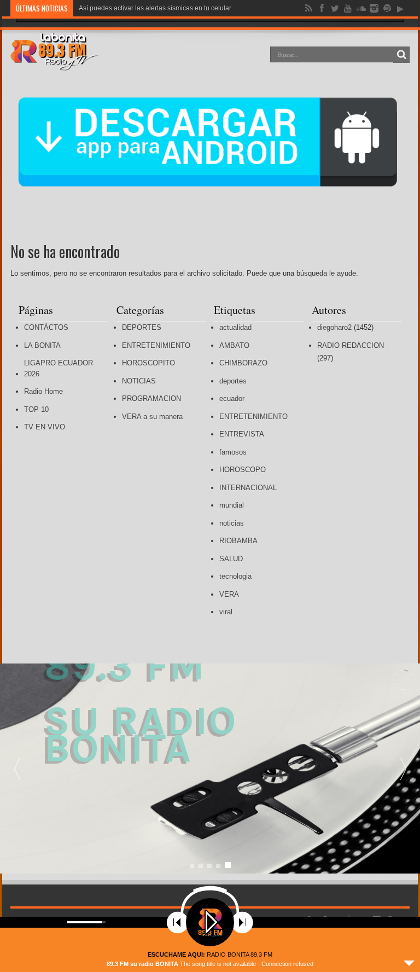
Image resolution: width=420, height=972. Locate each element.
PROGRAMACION (151, 398)
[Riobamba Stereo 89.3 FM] (54, 62)
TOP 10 (36, 409)
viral (225, 612)
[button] (403, 768)
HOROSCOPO (242, 469)
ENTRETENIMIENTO (156, 345)
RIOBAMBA (238, 541)
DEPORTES (141, 327)
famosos (233, 452)
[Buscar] (401, 54)
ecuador (231, 398)
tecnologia (235, 576)
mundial (231, 505)
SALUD (231, 559)
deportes (233, 381)
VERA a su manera (152, 416)
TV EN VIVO (44, 427)
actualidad (235, 327)
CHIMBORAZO (243, 363)
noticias (231, 523)
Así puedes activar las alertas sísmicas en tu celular (155, 8)
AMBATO (234, 345)
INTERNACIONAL (248, 488)
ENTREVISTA (241, 434)
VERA (229, 594)
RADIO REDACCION (350, 345)
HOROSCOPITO (148, 363)
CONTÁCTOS (46, 327)
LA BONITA (42, 345)
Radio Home (43, 391)
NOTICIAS (139, 381)
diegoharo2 (334, 327)
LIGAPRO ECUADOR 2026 (58, 368)
